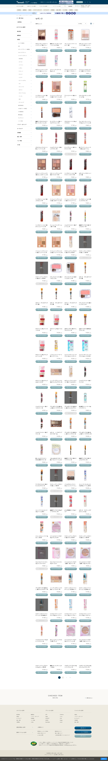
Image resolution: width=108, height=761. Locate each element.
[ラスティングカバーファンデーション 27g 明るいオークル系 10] (85, 579)
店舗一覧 (82, 727)
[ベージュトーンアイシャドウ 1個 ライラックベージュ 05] (70, 190)
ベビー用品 (33, 720)
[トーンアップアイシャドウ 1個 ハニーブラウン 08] (56, 579)
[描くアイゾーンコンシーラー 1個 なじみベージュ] (85, 138)
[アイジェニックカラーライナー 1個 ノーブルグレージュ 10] (70, 60)
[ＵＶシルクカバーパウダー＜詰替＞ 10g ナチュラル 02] (85, 553)
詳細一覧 (93, 23)
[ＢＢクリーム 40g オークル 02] (56, 319)
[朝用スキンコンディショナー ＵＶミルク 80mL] (56, 34)
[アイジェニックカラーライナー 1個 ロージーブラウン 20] (85, 60)
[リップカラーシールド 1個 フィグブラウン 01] (85, 190)
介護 (88, 6)
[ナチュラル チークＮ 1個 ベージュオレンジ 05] (70, 268)
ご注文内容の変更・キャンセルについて (62, 735)
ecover (61, 722)
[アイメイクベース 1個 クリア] (70, 86)
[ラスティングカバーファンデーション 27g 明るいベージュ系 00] (70, 579)
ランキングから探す (43, 6)
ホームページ (69, 745)
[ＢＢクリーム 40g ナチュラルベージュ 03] (42, 345)
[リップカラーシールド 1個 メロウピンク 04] (42, 190)
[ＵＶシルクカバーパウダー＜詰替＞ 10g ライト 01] (70, 553)
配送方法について (58, 731)
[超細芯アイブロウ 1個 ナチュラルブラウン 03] (85, 449)
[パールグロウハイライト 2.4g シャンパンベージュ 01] (70, 475)
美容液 (89, 5)
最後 (70, 677)
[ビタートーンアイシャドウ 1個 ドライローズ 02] (56, 164)
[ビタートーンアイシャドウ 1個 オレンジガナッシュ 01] (42, 164)
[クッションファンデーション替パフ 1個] (56, 216)
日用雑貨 (32, 718)
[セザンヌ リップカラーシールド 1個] (85, 164)
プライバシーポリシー (48, 754)
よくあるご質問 (48, 2)
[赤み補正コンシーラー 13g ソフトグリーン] (85, 397)
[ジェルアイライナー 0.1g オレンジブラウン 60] (42, 630)
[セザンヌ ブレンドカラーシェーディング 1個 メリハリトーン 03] (42, 34)
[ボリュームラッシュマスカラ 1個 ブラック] (56, 630)
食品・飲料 (18, 720)
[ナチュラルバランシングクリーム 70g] (85, 86)
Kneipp (61, 720)
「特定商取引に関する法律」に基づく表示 (54, 753)
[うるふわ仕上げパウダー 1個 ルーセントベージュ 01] (56, 449)
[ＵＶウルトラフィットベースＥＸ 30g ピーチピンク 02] (85, 605)
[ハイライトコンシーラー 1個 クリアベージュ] (56, 345)
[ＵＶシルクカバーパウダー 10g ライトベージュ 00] (70, 630)
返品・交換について (58, 733)
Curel (61, 718)
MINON (47, 720)
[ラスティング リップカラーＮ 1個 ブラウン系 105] (70, 527)
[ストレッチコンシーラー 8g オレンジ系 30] (42, 527)
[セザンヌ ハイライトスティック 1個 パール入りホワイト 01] (70, 371)
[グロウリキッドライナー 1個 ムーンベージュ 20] (42, 138)
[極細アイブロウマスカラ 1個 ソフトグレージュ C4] (42, 112)
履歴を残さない (90, 697)
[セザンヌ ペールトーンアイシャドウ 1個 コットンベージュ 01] (85, 34)
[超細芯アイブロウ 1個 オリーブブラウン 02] (70, 449)
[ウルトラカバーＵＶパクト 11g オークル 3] (56, 553)
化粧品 (17, 716)
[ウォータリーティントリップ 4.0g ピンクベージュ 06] (85, 112)
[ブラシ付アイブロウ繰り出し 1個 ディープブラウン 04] (85, 423)
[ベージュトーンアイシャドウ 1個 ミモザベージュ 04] (56, 190)
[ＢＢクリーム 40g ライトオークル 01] (42, 319)
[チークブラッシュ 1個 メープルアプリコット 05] (56, 112)
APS (46, 714)
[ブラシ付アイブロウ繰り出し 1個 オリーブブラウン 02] (56, 397)
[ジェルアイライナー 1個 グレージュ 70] (70, 216)
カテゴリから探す (20, 6)
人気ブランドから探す (31, 6)
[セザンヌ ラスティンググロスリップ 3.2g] (85, 501)
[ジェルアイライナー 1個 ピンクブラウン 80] (56, 138)
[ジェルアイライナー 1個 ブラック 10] (85, 371)
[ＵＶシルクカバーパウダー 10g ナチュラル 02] (56, 527)
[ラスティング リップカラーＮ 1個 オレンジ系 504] (85, 527)
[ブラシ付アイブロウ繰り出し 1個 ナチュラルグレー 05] (42, 579)
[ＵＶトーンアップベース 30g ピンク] (56, 60)
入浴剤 (86, 5)
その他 (32, 722)
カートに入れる (43, 50)
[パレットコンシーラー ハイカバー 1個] (70, 34)
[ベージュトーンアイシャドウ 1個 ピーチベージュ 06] (56, 86)
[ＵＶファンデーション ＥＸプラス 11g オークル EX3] (85, 345)
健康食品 (32, 714)
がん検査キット (84, 6)
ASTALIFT (47, 718)
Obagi (47, 716)
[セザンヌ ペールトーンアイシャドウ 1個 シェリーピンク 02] (42, 60)
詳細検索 (70, 6)
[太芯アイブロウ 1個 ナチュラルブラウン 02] (70, 319)
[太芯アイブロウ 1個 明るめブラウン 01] (85, 319)
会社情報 (55, 754)
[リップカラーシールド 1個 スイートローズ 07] (42, 86)
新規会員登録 (79, 2)
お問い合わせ (54, 2)
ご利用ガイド (42, 2)
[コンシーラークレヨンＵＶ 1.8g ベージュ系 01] (42, 501)
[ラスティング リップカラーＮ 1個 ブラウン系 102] (70, 242)
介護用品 (18, 722)
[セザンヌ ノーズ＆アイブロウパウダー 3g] (56, 423)
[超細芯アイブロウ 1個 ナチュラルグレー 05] (85, 216)
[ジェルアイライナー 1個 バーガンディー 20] (42, 397)
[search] (65, 6)
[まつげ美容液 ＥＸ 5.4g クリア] (70, 501)
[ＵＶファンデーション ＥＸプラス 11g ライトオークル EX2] (70, 345)
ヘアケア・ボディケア (35, 716)
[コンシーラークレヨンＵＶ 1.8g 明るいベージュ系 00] (85, 475)
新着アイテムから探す (21, 732)
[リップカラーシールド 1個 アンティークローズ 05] (70, 164)
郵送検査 (82, 5)
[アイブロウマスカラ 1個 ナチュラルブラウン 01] (42, 475)
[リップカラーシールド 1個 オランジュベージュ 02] (42, 216)
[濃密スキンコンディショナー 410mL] (56, 656)
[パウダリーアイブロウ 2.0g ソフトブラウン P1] (70, 656)
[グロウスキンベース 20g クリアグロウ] (70, 112)
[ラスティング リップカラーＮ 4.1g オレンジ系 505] (42, 656)
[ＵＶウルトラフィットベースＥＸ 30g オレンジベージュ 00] (56, 605)
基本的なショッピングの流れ (43, 731)
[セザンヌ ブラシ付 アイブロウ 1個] (85, 268)
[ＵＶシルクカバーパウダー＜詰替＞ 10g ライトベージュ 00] (85, 630)
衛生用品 (18, 714)
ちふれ (61, 716)
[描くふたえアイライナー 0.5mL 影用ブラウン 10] (42, 449)
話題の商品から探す (21, 727)
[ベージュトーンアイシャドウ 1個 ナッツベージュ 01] (42, 242)
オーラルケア (18, 718)
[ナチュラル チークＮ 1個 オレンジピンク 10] (85, 294)
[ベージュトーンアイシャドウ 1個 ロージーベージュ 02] (56, 242)
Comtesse (62, 714)
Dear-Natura (48, 722)
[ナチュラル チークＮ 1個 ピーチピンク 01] (56, 268)
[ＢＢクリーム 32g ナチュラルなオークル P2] (42, 371)
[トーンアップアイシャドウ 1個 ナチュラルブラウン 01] (56, 371)
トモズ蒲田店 (33, 2)
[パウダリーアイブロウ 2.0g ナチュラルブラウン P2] (85, 656)
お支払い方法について (42, 733)
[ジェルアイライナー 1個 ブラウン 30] (42, 423)
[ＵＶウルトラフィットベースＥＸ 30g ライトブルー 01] (70, 605)
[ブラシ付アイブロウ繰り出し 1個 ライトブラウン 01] (70, 423)
